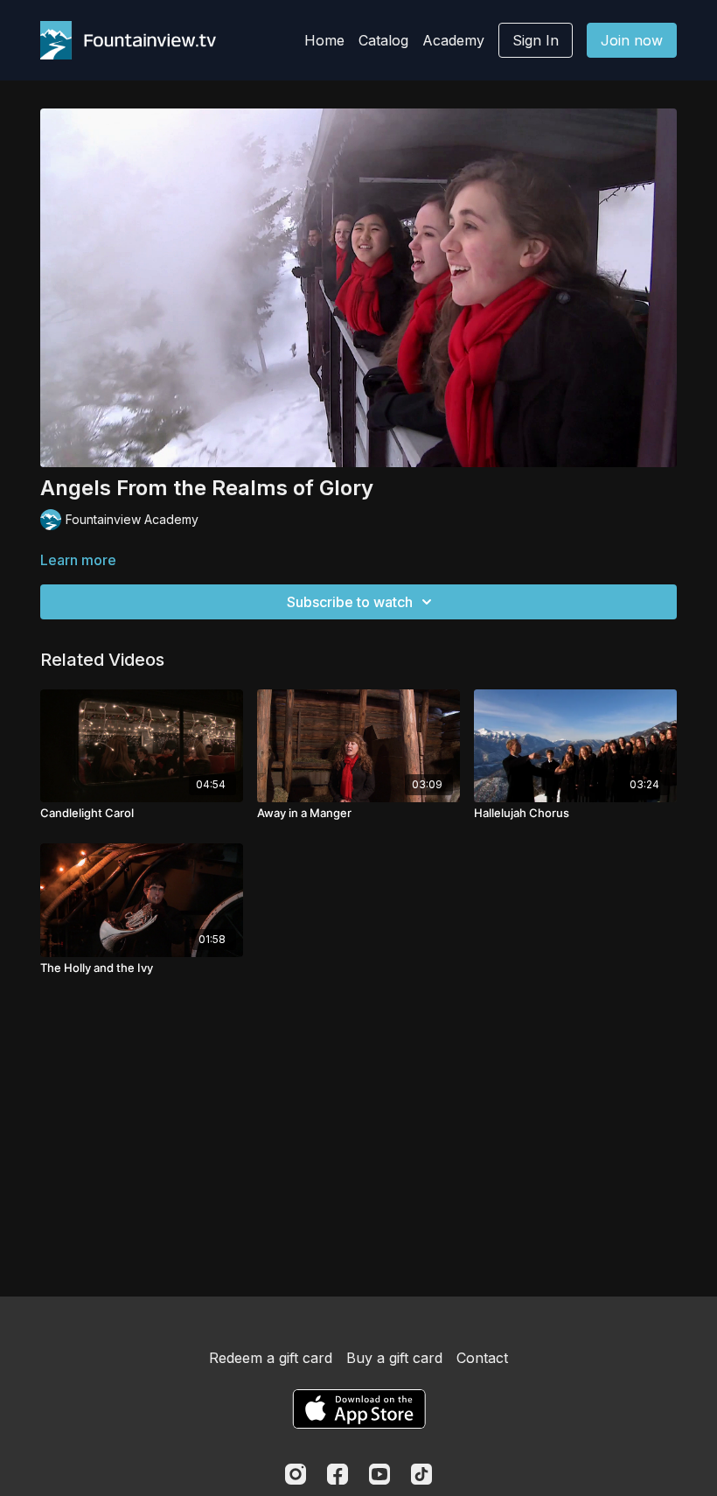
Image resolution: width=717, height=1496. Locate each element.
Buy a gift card (394, 1358)
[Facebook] (337, 1474)
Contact (482, 1358)
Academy (453, 40)
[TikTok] (421, 1474)
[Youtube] (379, 1474)
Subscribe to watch (350, 602)
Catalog (383, 40)
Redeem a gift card (270, 1358)
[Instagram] (295, 1474)
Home (324, 40)
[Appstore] (359, 1409)
